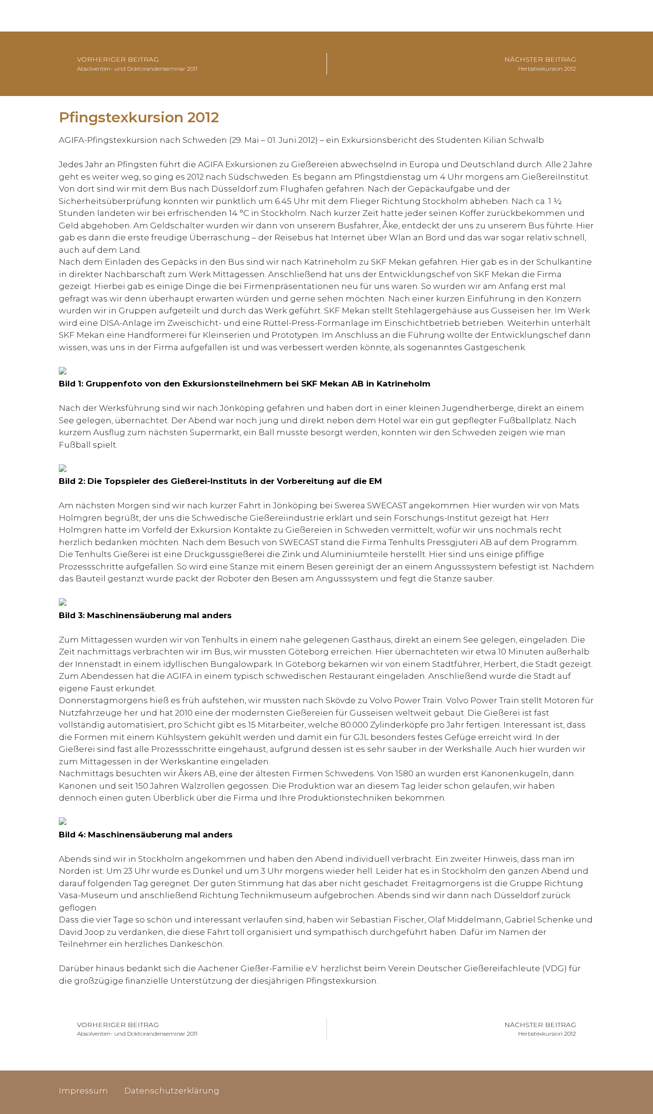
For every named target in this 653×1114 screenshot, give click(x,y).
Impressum (83, 1090)
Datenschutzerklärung (171, 1090)
